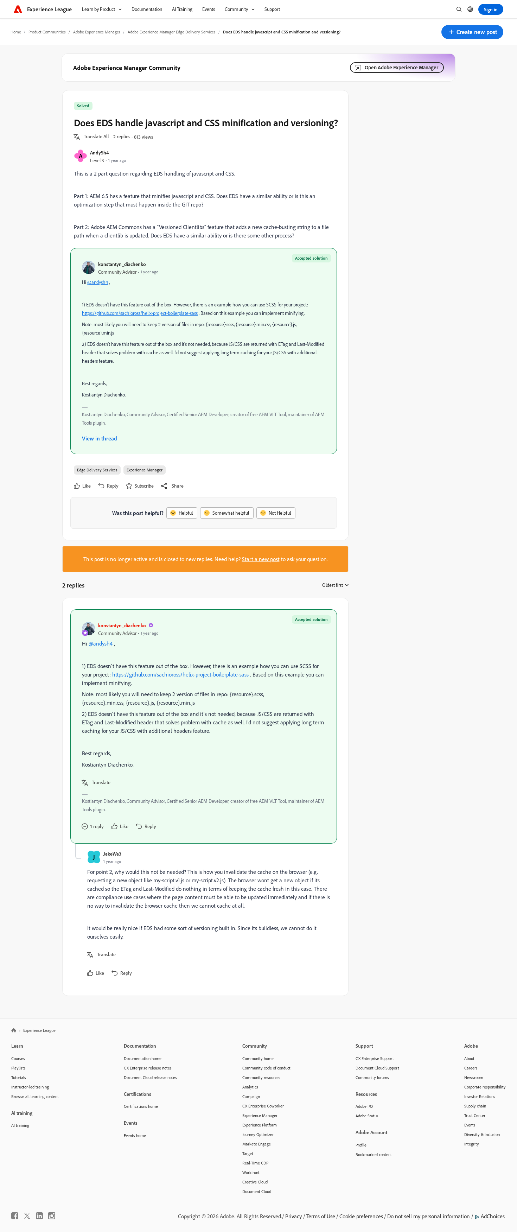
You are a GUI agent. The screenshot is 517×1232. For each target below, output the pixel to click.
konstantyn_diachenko (122, 264)
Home (16, 31)
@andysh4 (97, 282)
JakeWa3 (112, 854)
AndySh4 (99, 152)
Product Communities (47, 31)
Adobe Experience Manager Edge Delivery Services (172, 31)
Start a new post (261, 559)
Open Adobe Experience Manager (401, 67)
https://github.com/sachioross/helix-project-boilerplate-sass (140, 313)
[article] (203, 726)
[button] (472, 32)
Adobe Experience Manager (96, 31)
